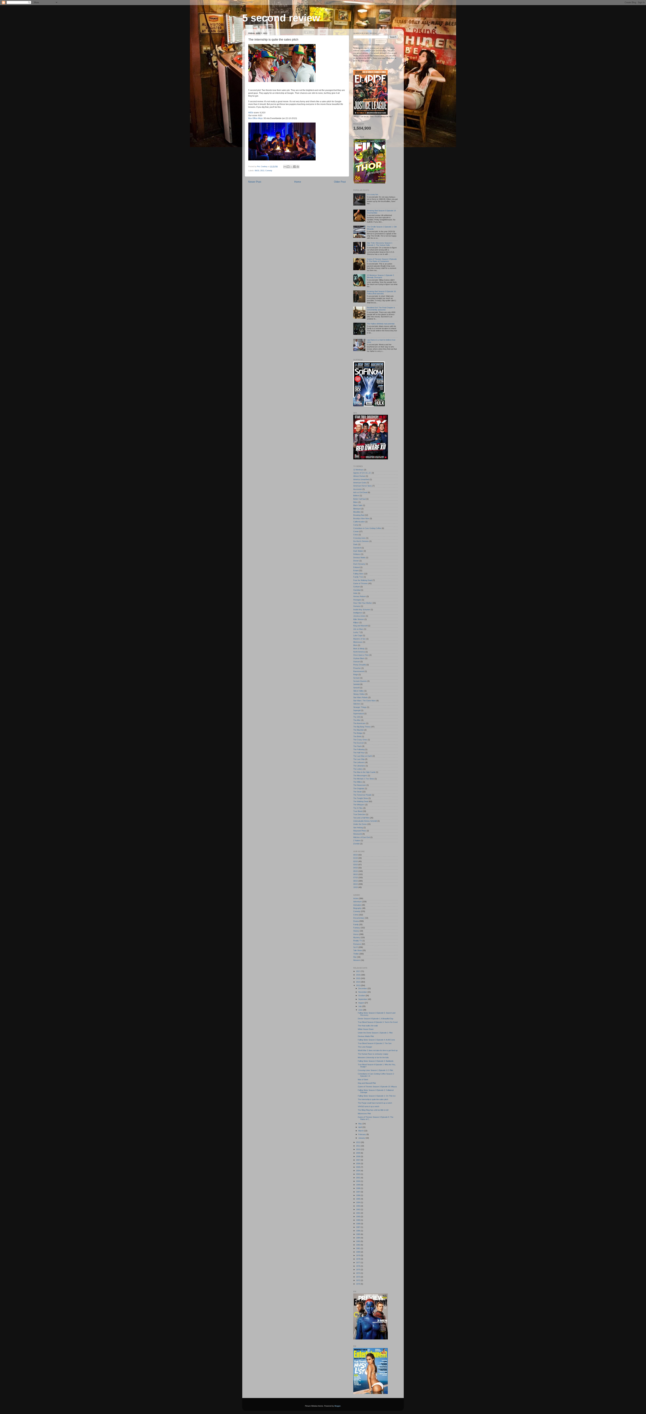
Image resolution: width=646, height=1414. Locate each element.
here (393, 58)
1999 (358, 1185)
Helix (355, 593)
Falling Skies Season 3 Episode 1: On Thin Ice (377, 1096)
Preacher (357, 668)
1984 (358, 1238)
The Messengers (360, 776)
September (363, 999)
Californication (359, 522)
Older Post (340, 181)
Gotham (356, 587)
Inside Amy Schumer (361, 610)
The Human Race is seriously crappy (373, 1054)
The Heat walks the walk (368, 1026)
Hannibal (356, 590)
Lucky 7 (356, 632)
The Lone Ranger (365, 1047)
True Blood (357, 811)
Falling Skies (358, 574)
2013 (262, 171)
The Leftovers (359, 762)
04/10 (355, 868)
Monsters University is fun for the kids (373, 1057)
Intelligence (357, 613)
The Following (359, 749)
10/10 (355, 887)
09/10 (355, 884)
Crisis (355, 535)
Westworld (357, 834)
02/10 (355, 861)
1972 (358, 1280)
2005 (358, 1167)
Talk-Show (357, 950)
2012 (358, 1142)
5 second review (281, 18)
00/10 (355, 855)
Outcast (356, 662)
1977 (358, 1262)
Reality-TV (357, 941)
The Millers (357, 782)
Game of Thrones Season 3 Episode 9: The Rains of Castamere (382, 260)
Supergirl (357, 710)
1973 (358, 1277)
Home (297, 181)
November (362, 992)
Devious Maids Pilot (366, 1036)
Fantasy (356, 928)
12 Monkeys (358, 470)
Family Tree (358, 577)
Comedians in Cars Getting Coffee (367, 528)
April (360, 1127)
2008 (358, 1156)
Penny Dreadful (359, 665)
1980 (358, 1252)
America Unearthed (361, 479)
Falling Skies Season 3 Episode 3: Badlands (375, 1061)
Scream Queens (360, 681)
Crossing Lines (359, 538)
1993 (358, 1206)
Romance (357, 944)
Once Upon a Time (361, 655)
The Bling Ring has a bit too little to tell (373, 1110)
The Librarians (359, 766)
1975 (358, 1270)
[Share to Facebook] (294, 166)
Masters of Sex (359, 639)
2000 (358, 1181)
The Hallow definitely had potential (380, 324)
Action (355, 898)
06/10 (257, 171)
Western (356, 960)
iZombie (356, 844)
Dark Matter (358, 551)
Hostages (357, 600)
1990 (358, 1217)
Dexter (356, 561)
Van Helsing (358, 828)
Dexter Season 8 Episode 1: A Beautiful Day (375, 1019)
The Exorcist (358, 743)
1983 (358, 1241)
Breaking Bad (358, 515)
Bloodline (357, 512)
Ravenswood (358, 671)
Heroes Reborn (359, 596)
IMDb (250, 112)
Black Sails (357, 505)
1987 (358, 1227)
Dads (355, 544)
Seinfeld (356, 684)
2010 (358, 1149)
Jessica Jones (359, 616)
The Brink (357, 736)
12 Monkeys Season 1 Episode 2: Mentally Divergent (380, 276)
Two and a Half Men (361, 818)
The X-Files (358, 808)
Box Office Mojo (255, 118)
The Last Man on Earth (362, 756)
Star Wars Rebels (360, 697)
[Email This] (285, 166)
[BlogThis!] (288, 166)
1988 (358, 1224)
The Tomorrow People (362, 795)
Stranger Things (359, 707)
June (360, 1010)
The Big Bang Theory (362, 727)
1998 (358, 1188)
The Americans (359, 723)
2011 (358, 1146)
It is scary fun (372, 194)
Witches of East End (361, 837)
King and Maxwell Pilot (367, 1083)
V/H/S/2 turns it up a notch (368, 1106)
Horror (356, 934)
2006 (358, 1164)
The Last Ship (359, 759)
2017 (358, 971)
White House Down (365, 1029)
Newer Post (254, 181)
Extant (355, 570)
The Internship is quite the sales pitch (373, 1099)
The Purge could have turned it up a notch (375, 1103)
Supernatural (358, 714)
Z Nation (356, 840)
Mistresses (357, 642)
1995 (358, 1199)
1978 (358, 1259)
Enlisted (356, 567)
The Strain (357, 792)
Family (356, 924)
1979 (358, 1255)
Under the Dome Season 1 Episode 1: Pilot (375, 1033)
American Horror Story (362, 486)
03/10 (355, 865)
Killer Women (358, 619)
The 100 (356, 717)
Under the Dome (360, 824)
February (362, 1134)
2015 (358, 978)
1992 (358, 1209)
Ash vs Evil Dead (360, 492)
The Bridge (357, 733)
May (360, 1124)
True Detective (359, 814)
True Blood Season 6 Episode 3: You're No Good (378, 1022)
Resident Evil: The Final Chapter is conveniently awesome (381, 309)
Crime (355, 915)
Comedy (268, 171)
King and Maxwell (360, 626)
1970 (358, 1284)
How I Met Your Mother (362, 603)
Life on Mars (358, 629)
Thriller (356, 954)
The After (357, 720)
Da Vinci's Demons (361, 541)
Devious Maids (359, 558)
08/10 (355, 881)
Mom (355, 645)
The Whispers (359, 805)
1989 (358, 1220)
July (360, 1006)
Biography (357, 908)
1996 (358, 1195)
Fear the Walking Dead (362, 580)
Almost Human (359, 476)
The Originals (358, 788)
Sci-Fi (355, 947)
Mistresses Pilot (364, 1114)
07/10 (355, 878)
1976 (358, 1266)
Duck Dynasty (359, 564)
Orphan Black (359, 658)
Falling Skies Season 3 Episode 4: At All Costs (376, 1040)
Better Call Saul (359, 499)
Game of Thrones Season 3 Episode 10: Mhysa (377, 1087)
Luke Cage (357, 635)
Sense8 (356, 688)
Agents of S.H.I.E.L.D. (362, 473)
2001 (358, 1178)
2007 (358, 1160)
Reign (355, 675)
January (362, 1138)
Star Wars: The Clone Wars (364, 701)
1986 (358, 1231)
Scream (356, 678)
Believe (356, 496)
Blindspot (357, 509)
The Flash (357, 746)
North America (359, 652)
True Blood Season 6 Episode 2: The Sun (374, 1043)
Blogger (337, 1406)
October (362, 996)
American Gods (359, 483)
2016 (358, 975)
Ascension (357, 489)
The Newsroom (359, 785)
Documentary (358, 918)
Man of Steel (363, 1080)
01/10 (355, 858)
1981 (358, 1248)
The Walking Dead (360, 801)
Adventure (357, 902)
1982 (358, 1245)
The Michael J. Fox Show (363, 779)
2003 (358, 1174)
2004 (358, 1171)
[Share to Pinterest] (297, 166)
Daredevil (357, 548)
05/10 (355, 871)
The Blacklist (358, 730)
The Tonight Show (360, 798)
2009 (358, 1153)
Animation (357, 905)
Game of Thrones (360, 583)
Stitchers (357, 704)
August (361, 1003)
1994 (358, 1202)
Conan (356, 531)
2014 (358, 982)
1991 (358, 1213)
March (361, 1131)
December (362, 988)
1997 (358, 1192)
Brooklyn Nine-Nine (361, 518)
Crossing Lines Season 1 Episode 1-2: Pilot (375, 1070)
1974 (358, 1273)
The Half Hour (359, 753)
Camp (355, 525)
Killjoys (356, 622)
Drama (356, 921)
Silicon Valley (358, 691)
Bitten (355, 502)
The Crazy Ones (360, 740)
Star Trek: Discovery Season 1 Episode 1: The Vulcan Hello (379, 244)
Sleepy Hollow (359, 694)
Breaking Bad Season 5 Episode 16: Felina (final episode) (381, 292)
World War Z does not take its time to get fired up (378, 1050)
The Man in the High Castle (364, 772)
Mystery (356, 937)
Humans (356, 606)
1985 (358, 1234)
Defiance (357, 554)
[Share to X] (291, 166)
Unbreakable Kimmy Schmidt (365, 821)
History (356, 931)
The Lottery (358, 769)
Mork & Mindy (359, 649)
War (355, 957)
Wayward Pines (359, 831)
